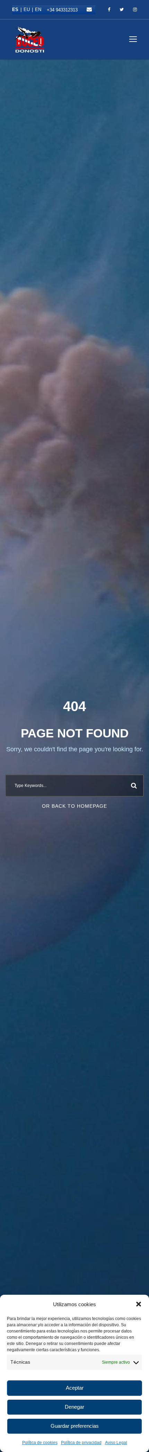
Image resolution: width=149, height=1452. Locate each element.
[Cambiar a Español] (18, 9)
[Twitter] (122, 10)
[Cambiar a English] (38, 9)
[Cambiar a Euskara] (29, 9)
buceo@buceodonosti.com (89, 9)
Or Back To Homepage (74, 806)
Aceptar (75, 1388)
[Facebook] (109, 10)
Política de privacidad (81, 1442)
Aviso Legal (116, 1442)
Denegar (74, 1407)
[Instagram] (135, 10)
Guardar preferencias (75, 1426)
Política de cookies (40, 1442)
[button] (138, 1304)
